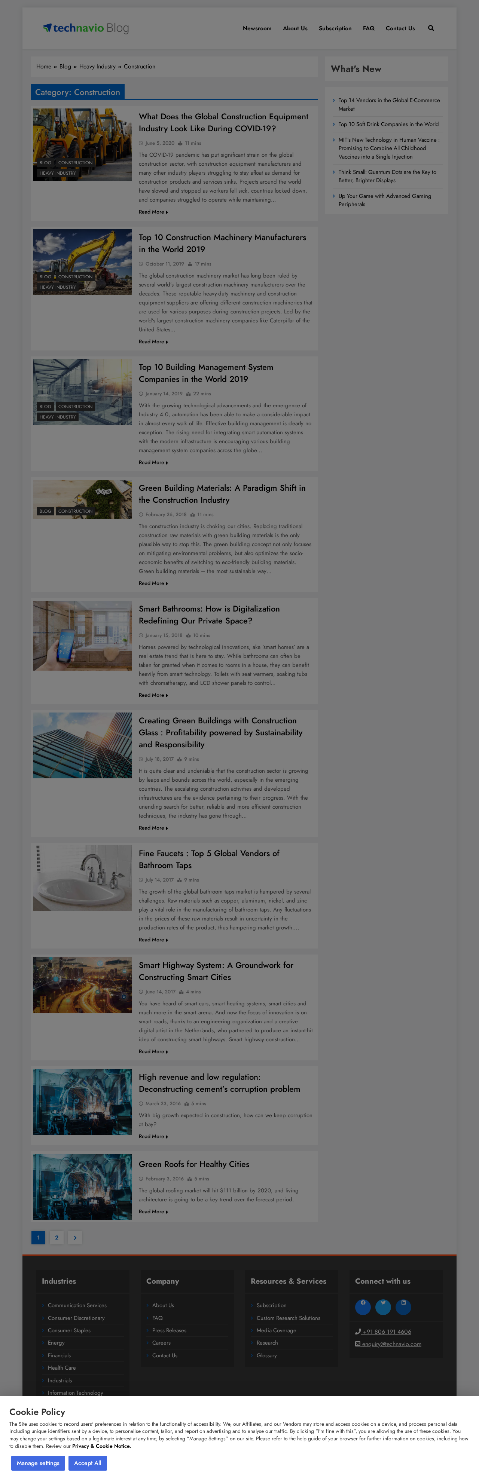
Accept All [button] (87, 1463)
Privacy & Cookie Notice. (101, 1446)
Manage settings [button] (38, 1463)
